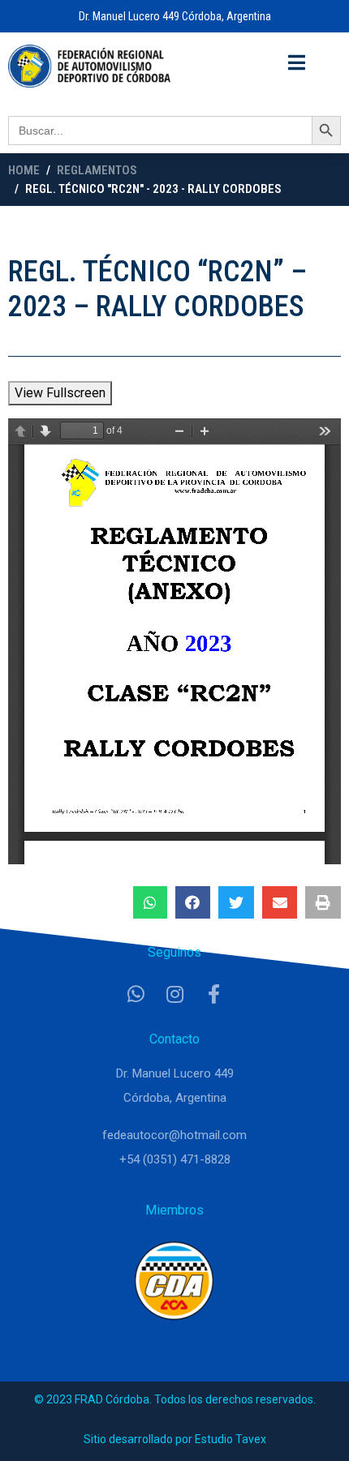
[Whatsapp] (135, 994)
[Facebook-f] (213, 994)
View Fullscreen (60, 393)
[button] (150, 902)
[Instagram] (174, 994)
